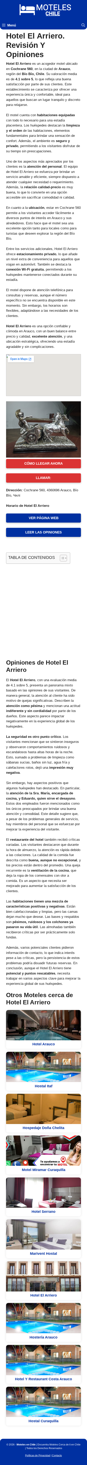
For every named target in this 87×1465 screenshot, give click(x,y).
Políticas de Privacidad (37, 1455)
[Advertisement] (43, 610)
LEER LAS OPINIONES (43, 532)
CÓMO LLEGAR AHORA (43, 463)
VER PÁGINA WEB (43, 518)
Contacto (57, 1455)
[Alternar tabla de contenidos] (61, 558)
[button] (83, 25)
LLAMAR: (43, 478)
